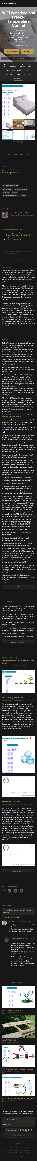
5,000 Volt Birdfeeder (9, 1039)
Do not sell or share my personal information (18, 1152)
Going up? (19, 1143)
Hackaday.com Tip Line (14, 233)
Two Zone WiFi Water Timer (11, 1010)
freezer (23, 196)
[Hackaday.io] (9, 3)
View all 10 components (18, 642)
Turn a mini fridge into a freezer (12, 697)
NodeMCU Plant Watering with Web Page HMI (18, 1098)
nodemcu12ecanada (20, 46)
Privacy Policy (18, 1150)
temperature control (10, 196)
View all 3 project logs (18, 871)
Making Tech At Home (13, 239)
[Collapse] (15, 657)
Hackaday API (29, 1150)
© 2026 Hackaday (18, 1156)
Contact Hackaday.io (17, 1148)
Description (11, 70)
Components (9, 74)
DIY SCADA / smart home (19, 213)
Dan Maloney (12, 922)
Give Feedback (29, 1148)
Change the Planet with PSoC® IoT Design (18, 236)
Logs (19, 74)
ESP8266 (14, 192)
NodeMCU (6, 192)
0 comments (30, 666)
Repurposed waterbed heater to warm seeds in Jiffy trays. (18, 661)
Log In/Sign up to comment (11, 917)
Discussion (18, 78)
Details (19, 70)
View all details (18, 587)
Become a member (8, 1113)
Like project (27, 51)
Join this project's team (10, 172)
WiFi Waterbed (7, 189)
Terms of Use (8, 1150)
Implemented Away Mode (11, 801)
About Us (6, 1148)
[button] (32, 3)
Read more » (6, 583)
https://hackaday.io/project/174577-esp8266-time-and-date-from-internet (17, 415)
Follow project (12, 51)
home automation (21, 189)
